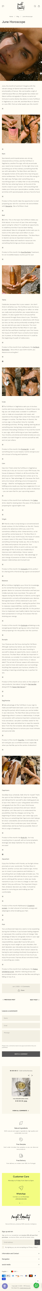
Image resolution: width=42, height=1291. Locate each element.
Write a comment (21, 1054)
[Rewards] (5, 1286)
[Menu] (3, 6)
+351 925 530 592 (21, 1199)
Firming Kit (25, 449)
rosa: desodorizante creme (20, 1098)
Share (22, 990)
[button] (29, 1075)
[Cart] (39, 6)
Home (11, 16)
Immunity (24, 569)
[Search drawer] (35, 6)
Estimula (24, 625)
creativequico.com (25, 1288)
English (4, 1271)
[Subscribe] (37, 1242)
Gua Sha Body (26, 252)
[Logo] (21, 6)
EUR (15, 1271)
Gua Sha (21, 740)
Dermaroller (32, 684)
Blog (18, 16)
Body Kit (24, 838)
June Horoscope (27, 16)
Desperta (8, 206)
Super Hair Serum (18, 687)
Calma (35, 500)
